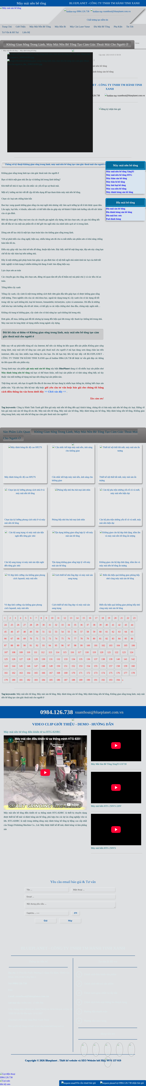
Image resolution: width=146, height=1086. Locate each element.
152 (73, 666)
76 (69, 639)
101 (96, 645)
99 (81, 645)
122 (116, 652)
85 (126, 639)
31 (50, 625)
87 (5, 645)
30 (43, 625)
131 (51, 659)
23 (134, 618)
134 (73, 659)
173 (95, 673)
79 (88, 639)
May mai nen (25, 219)
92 (37, 645)
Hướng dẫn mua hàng (95, 1020)
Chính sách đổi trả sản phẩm (98, 983)
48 (24, 632)
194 (118, 680)
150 (58, 666)
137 (95, 659)
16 (90, 618)
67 (12, 639)
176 (118, 673)
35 (75, 625)
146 (28, 666)
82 (107, 639)
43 (126, 625)
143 (6, 666)
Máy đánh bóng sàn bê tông (92, 411)
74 (56, 639)
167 (51, 673)
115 (64, 652)
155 (95, 666)
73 (50, 639)
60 (100, 632)
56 (75, 632)
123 (124, 652)
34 (69, 625)
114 (57, 652)
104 (118, 645)
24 (5, 625)
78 (81, 639)
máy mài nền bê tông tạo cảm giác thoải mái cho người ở (42, 414)
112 (42, 652)
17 (96, 618)
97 (69, 645)
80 (94, 639)
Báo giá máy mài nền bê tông (58, 407)
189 (80, 680)
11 (58, 618)
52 (50, 632)
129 (36, 659)
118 (87, 652)
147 (36, 666)
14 (77, 618)
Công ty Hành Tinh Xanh (28, 407)
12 (65, 618)
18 (103, 618)
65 (132, 632)
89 (18, 645)
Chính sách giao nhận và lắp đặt (100, 992)
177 (125, 673)
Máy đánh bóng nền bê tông (120, 411)
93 (43, 645)
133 (65, 659)
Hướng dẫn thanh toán (95, 1011)
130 (43, 659)
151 (65, 666)
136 (88, 659)
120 (101, 652)
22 (128, 618)
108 (13, 652)
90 (24, 645)
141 (125, 659)
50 (37, 632)
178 (133, 673)
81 (100, 639)
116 (72, 652)
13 (71, 618)
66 (5, 639)
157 (110, 666)
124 (131, 652)
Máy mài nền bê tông (31, 3)
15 (84, 618)
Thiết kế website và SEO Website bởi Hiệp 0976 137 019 (90, 1060)
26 (18, 625)
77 (75, 639)
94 (50, 645)
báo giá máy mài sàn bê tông (14, 411)
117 (79, 652)
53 (56, 632)
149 (51, 666)
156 (103, 666)
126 (13, 659)
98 (75, 645)
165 (36, 673)
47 (18, 632)
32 (56, 625)
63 (119, 632)
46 (12, 632)
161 (6, 673)
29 (37, 625)
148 (43, 666)
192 (103, 680)
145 (21, 666)
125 (6, 659)
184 (43, 680)
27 (24, 625)
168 (58, 673)
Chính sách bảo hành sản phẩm (100, 974)
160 (133, 666)
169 (65, 673)
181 (21, 680)
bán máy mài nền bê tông (115, 407)
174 (103, 673)
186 (58, 680)
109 (21, 652)
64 (126, 632)
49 (31, 632)
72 (43, 639)
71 (37, 639)
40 (107, 625)
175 (110, 673)
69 (24, 639)
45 (5, 632)
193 (110, 680)
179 (6, 680)
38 (94, 625)
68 (18, 639)
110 (28, 652)
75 (62, 639)
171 (80, 673)
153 (80, 666)
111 (35, 652)
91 (31, 645)
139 (110, 659)
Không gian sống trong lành (123, 694)
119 (94, 652)
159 (125, 666)
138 (103, 659)
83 (113, 639)
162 (13, 673)
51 (43, 632)
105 (125, 645)
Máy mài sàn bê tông (68, 411)
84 (119, 639)
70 (31, 639)
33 (62, 625)
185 (51, 680)
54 (62, 632)
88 (12, 645)
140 (118, 659)
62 (113, 632)
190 (88, 680)
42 (119, 625)
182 (28, 680)
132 (58, 659)
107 (6, 652)
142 (133, 659)
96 (62, 645)
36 (81, 625)
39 (100, 625)
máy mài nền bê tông (70, 192)
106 (133, 645)
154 (88, 666)
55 (69, 632)
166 (43, 673)
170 (73, 673)
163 (21, 673)
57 (81, 632)
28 (31, 625)
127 (21, 659)
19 (109, 618)
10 (52, 618)
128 (28, 659)
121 (109, 652)
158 (118, 666)
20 (115, 618)
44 (132, 625)
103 (110, 645)
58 (88, 632)
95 (56, 645)
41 (113, 625)
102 (103, 645)
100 (88, 645)
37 (88, 625)
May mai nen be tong (11, 323)
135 (80, 659)
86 (132, 639)
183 (36, 680)
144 (13, 666)
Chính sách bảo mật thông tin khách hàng (105, 1002)
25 (12, 625)
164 (28, 673)
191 (95, 680)
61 (107, 632)
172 (88, 673)
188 (73, 680)
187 (65, 680)
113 (50, 652)
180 (13, 680)
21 (121, 618)
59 (94, 632)
